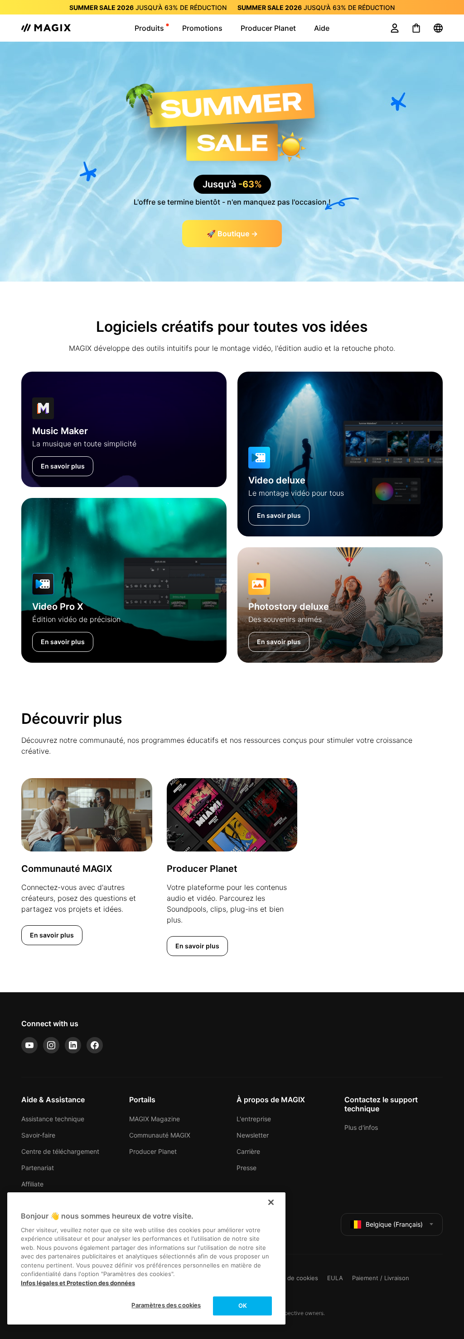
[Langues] (438, 28)
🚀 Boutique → (232, 233)
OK (242, 1305)
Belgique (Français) (394, 1224)
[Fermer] (271, 1202)
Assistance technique (52, 1119)
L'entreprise (254, 1119)
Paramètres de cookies (285, 1278)
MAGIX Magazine (154, 1119)
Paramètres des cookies (166, 1305)
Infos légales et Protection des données (78, 1282)
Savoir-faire (38, 1135)
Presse (246, 1168)
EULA (335, 1278)
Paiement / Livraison (380, 1278)
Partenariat (37, 1168)
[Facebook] (95, 1045)
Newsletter (253, 1135)
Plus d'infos (361, 1127)
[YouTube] (29, 1045)
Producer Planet (153, 1151)
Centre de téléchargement (60, 1151)
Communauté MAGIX (159, 1135)
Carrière (248, 1151)
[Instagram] (51, 1045)
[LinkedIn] (73, 1045)
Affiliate (32, 1184)
